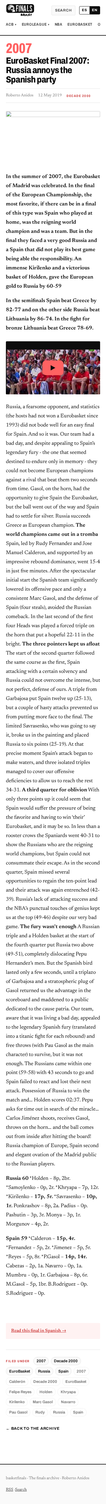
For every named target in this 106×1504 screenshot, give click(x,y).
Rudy (40, 1412)
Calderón (17, 1381)
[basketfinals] (20, 10)
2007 (41, 1361)
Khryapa (68, 1392)
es (84, 10)
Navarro (68, 1402)
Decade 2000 (66, 1361)
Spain (63, 1371)
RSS (9, 1490)
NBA (58, 24)
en (94, 10)
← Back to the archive (32, 1428)
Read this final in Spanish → (38, 1331)
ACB (11, 24)
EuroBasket (79, 24)
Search (63, 10)
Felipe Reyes (20, 1392)
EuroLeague (35, 24)
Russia (44, 1371)
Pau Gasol (18, 1412)
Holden (45, 1392)
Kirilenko (17, 1402)
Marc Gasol (43, 1402)
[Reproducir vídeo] (53, 367)
